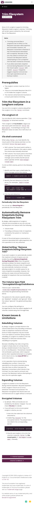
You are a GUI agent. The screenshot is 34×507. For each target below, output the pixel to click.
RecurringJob (18, 205)
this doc (12, 406)
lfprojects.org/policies (9, 497)
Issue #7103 (22, 356)
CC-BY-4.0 (5, 479)
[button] (32, 2)
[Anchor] (19, 82)
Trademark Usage (12, 489)
